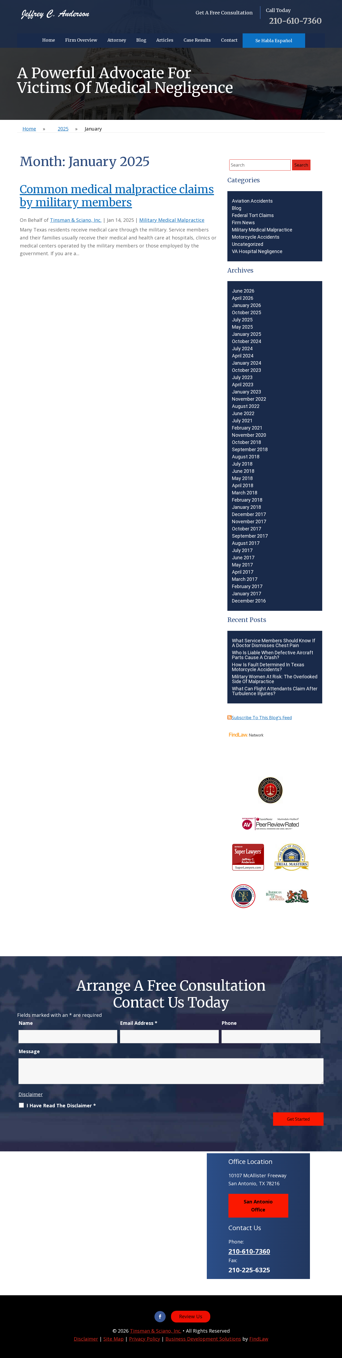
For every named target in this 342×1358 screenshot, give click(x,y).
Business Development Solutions (203, 1339)
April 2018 (242, 485)
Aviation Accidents (252, 201)
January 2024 (246, 363)
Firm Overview (81, 40)
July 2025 (242, 319)
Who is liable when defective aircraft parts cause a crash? (272, 655)
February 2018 (247, 500)
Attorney (116, 40)
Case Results (197, 40)
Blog (141, 40)
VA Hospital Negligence (257, 251)
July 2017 (242, 550)
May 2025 (242, 327)
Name (25, 1023)
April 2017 (242, 572)
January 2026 (246, 305)
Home (48, 40)
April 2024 (242, 355)
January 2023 (246, 391)
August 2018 (245, 456)
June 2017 (243, 557)
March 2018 (244, 492)
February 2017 (247, 586)
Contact (229, 40)
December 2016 (249, 601)
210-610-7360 (295, 21)
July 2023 (242, 377)
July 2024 (242, 348)
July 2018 (242, 464)
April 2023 (242, 384)
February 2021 (247, 428)
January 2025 (246, 334)
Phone (229, 1023)
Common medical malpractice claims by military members (117, 196)
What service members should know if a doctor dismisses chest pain (273, 643)
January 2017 (246, 593)
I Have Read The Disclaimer (61, 1105)
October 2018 (246, 442)
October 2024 (246, 341)
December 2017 (249, 514)
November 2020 (249, 435)
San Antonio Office (258, 1205)
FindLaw (258, 1339)
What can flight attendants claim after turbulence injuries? (274, 691)
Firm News (243, 222)
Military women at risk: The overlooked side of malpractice (274, 679)
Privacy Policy (144, 1339)
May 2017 (242, 564)
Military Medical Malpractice (171, 220)
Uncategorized (247, 244)
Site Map (113, 1339)
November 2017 (249, 521)
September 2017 (250, 536)
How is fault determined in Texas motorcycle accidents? (268, 667)
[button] (336, 1319)
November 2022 (249, 399)
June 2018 (243, 471)
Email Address (138, 1023)
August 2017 (245, 543)
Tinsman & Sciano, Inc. (76, 220)
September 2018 (250, 449)
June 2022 (243, 413)
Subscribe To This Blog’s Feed (262, 718)
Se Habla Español (273, 40)
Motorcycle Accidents (255, 237)
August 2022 (245, 406)
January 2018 (246, 507)
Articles (164, 40)
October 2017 (246, 528)
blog (236, 208)
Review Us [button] (190, 1316)
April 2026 (242, 298)
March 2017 (244, 579)
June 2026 (243, 291)
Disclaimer (30, 1094)
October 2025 (246, 312)
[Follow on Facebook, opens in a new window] (160, 1316)
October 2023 (246, 370)
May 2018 (242, 478)
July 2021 (242, 420)
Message (29, 1051)
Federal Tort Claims (253, 215)
